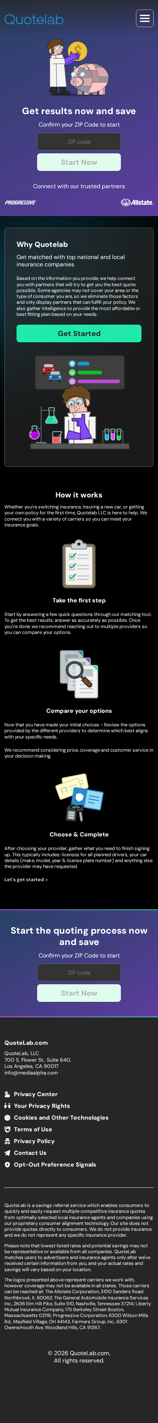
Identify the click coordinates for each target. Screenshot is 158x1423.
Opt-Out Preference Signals (55, 1164)
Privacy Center (36, 1094)
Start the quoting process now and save (79, 936)
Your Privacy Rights (42, 1106)
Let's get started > (26, 879)
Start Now (79, 162)
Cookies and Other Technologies (61, 1117)
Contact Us (30, 1153)
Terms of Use (33, 1129)
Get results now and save (79, 111)
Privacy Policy (34, 1141)
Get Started (79, 333)
